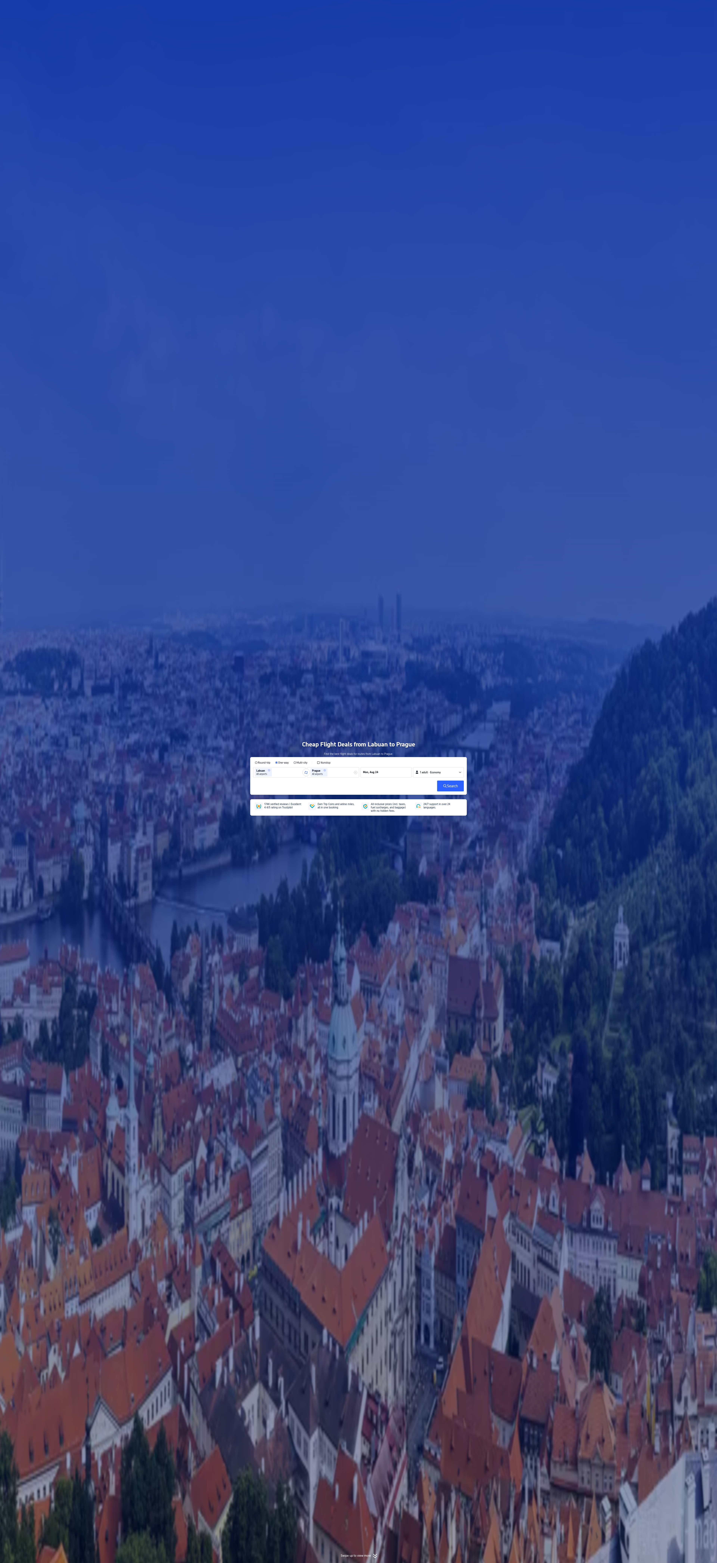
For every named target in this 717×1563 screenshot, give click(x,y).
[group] (279, 772)
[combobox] (274, 772)
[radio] (262, 763)
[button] (513, 6)
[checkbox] (323, 763)
